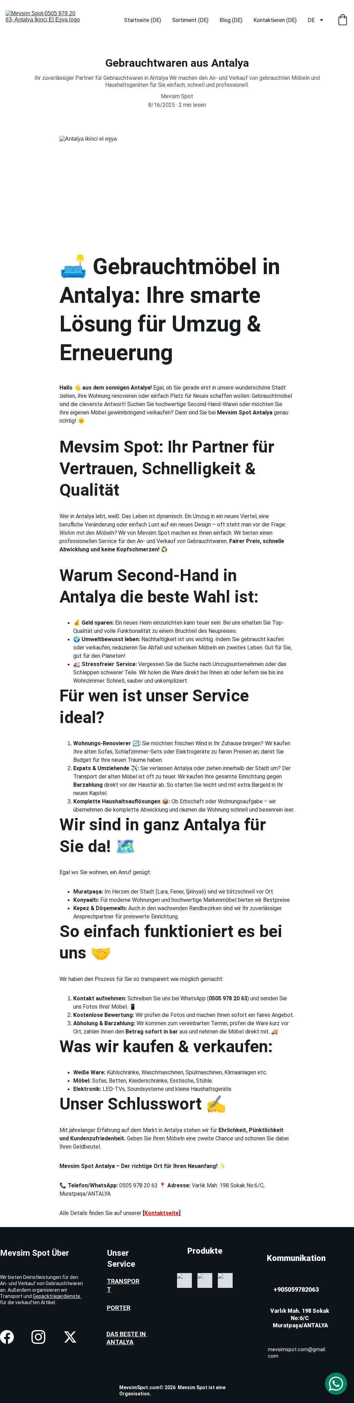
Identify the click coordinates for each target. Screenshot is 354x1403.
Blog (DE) (231, 20)
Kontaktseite (162, 1213)
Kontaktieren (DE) (275, 20)
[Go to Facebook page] (7, 1337)
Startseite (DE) (142, 20)
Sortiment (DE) (190, 20)
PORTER (118, 1307)
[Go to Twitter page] (70, 1337)
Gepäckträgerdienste (57, 1296)
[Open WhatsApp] (336, 1384)
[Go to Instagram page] (38, 1337)
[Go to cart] (342, 20)
